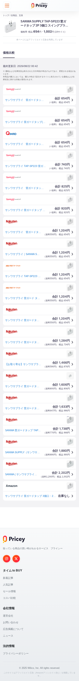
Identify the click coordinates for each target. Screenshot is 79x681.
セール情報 (9, 591)
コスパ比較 (9, 597)
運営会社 (8, 615)
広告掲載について (13, 629)
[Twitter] (16, 558)
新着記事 (8, 577)
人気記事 (8, 584)
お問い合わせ (10, 622)
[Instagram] (6, 558)
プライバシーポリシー (16, 653)
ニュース (8, 635)
